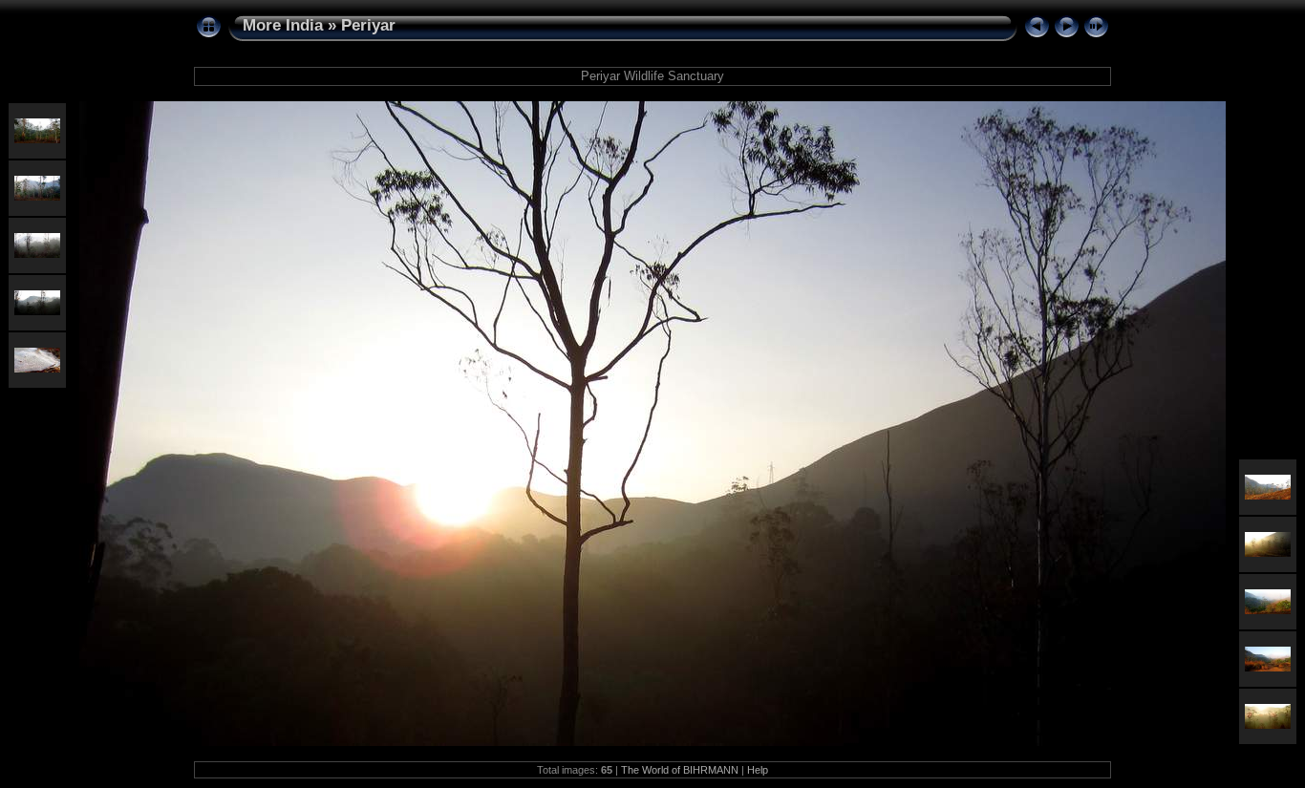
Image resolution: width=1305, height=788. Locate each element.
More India (283, 25)
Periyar (368, 25)
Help (757, 770)
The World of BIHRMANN (679, 770)
